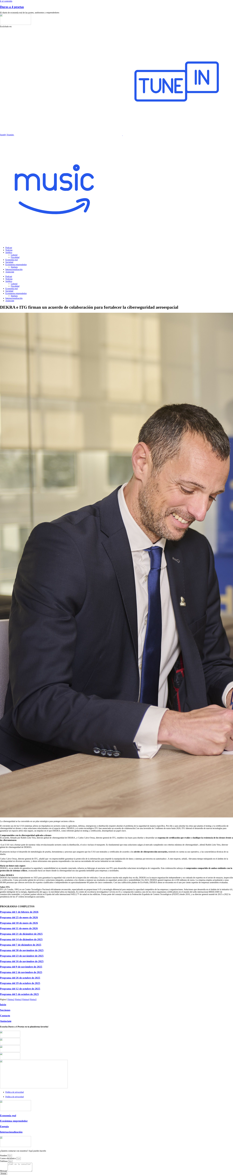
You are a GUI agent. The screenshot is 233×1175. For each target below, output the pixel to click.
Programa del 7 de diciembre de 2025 (20, 944)
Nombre (4, 1155)
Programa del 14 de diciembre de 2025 (21, 939)
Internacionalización (14, 269)
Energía (4, 1126)
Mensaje (4, 1171)
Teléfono (4, 1161)
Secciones (5, 1010)
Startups (14, 267)
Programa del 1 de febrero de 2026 (19, 912)
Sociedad (9, 262)
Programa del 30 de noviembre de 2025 (22, 950)
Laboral (14, 255)
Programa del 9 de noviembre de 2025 (21, 966)
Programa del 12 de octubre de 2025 (20, 988)
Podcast (8, 247)
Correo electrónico (8, 1158)
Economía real (11, 260)
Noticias (8, 250)
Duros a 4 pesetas (12, 7)
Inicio (3, 1004)
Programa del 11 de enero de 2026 (19, 928)
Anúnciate (9, 272)
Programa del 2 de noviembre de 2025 (21, 972)
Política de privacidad (14, 1092)
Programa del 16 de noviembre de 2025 (22, 961)
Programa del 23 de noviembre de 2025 (22, 955)
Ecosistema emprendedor (16, 264)
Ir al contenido (6, 1)
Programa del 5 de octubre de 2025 (19, 994)
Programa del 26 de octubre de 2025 (20, 977)
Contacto (5, 1015)
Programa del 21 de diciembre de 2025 (21, 933)
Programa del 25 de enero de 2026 (19, 917)
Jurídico (8, 252)
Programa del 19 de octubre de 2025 (20, 983)
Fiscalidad (15, 257)
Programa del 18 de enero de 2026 (19, 923)
